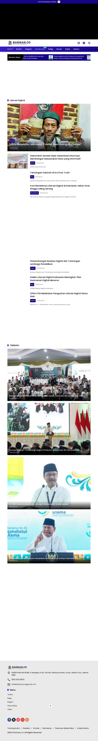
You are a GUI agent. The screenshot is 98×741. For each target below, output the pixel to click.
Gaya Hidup (12, 705)
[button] (78, 43)
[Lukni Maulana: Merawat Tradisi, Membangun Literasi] (49, 127)
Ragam (10, 702)
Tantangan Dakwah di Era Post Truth (50, 172)
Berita (33, 163)
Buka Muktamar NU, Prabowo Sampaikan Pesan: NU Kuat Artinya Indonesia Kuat (55, 57)
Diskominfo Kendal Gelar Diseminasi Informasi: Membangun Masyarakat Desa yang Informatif (55, 157)
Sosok (12, 141)
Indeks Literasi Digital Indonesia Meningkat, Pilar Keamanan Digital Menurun (55, 279)
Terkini (33, 301)
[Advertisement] (49, 79)
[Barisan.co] (19, 43)
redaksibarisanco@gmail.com (23, 684)
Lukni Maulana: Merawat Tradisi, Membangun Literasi (45, 144)
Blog (32, 177)
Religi (9, 698)
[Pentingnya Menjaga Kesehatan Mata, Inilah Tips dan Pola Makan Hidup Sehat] (75, 57)
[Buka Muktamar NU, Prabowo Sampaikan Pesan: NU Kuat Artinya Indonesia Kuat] (37, 57)
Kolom (33, 268)
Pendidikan (34, 193)
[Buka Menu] (83, 43)
